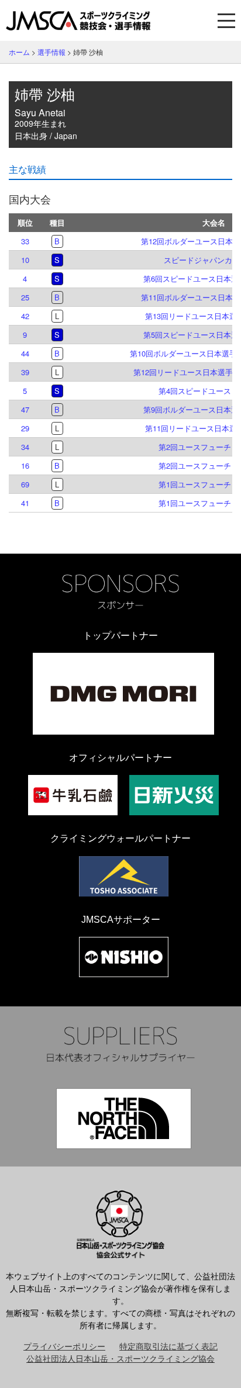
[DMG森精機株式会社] (123, 694)
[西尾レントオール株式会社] (123, 957)
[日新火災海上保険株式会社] (174, 795)
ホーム (19, 52)
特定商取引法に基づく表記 (168, 1346)
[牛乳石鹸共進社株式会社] (73, 795)
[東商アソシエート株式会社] (123, 876)
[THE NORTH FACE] (123, 1118)
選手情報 (51, 52)
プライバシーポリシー (64, 1346)
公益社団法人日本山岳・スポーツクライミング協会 (120, 1358)
